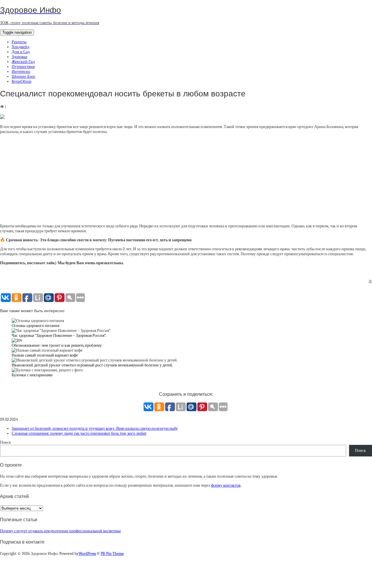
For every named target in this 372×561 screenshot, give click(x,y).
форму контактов (226, 485)
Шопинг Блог (23, 76)
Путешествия (23, 66)
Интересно (21, 71)
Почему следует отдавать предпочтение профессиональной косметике (60, 530)
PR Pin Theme (112, 553)
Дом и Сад (21, 51)
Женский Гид (23, 61)
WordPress (87, 553)
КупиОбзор (21, 81)
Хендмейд (20, 46)
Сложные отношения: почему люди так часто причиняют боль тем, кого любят (79, 433)
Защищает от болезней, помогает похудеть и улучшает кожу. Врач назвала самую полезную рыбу (95, 428)
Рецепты (19, 41)
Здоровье (19, 56)
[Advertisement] (186, 179)
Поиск (5, 442)
